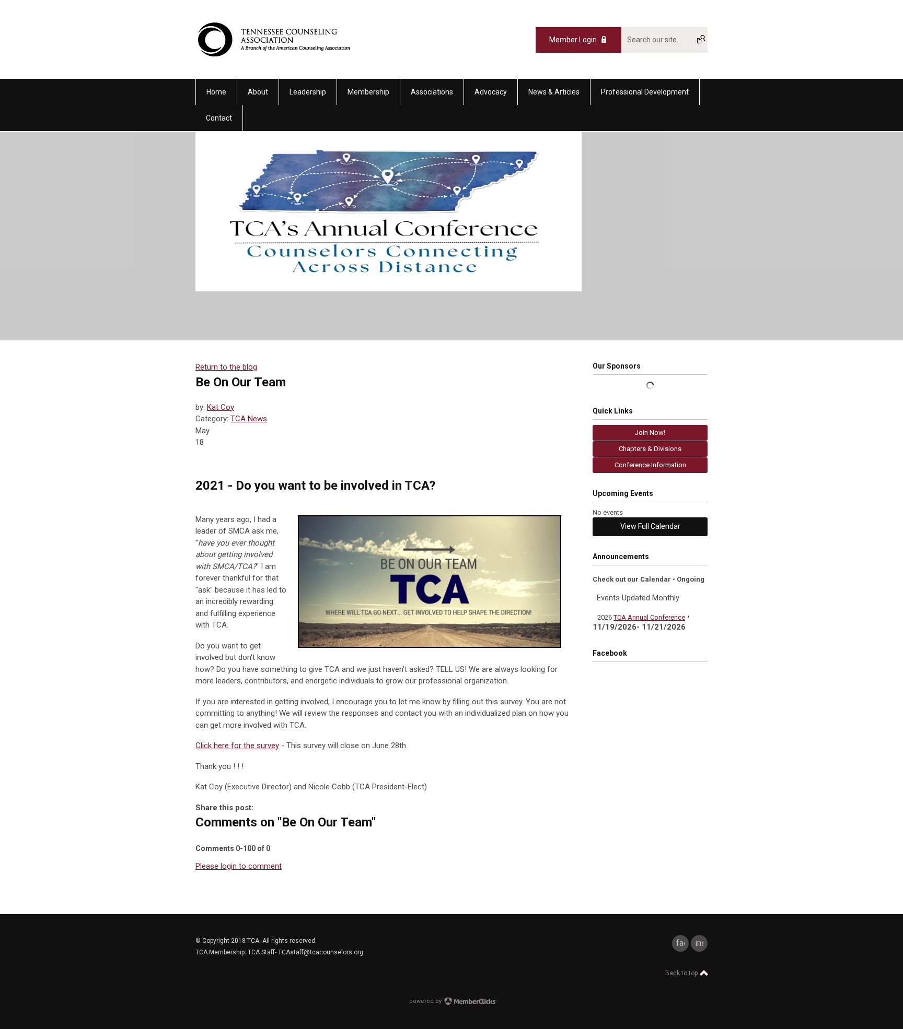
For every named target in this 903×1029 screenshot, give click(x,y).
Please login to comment (238, 866)
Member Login (573, 40)
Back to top (682, 973)
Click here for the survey (237, 745)
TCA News (248, 418)
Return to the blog (226, 367)
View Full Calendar (650, 526)
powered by (426, 1001)
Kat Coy (220, 407)
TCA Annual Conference (649, 617)
